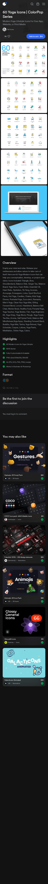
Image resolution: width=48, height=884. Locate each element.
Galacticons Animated (12, 680)
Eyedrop (11, 642)
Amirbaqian (11, 519)
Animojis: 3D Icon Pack (12, 598)
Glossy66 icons (10, 639)
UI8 (9, 478)
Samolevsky (12, 560)
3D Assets (16, 478)
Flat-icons (10, 29)
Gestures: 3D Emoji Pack (13, 475)
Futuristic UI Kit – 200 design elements (18, 557)
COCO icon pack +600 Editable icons (18, 516)
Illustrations (21, 560)
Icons (19, 519)
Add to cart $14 (36, 36)
